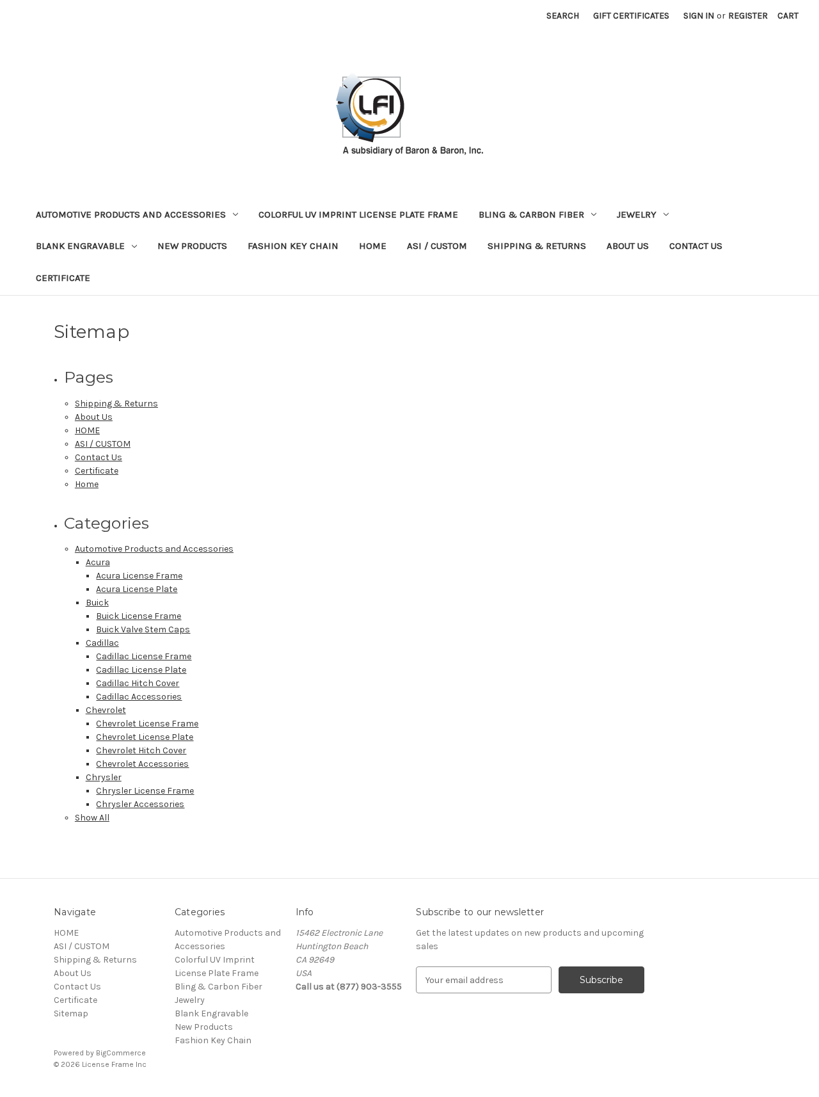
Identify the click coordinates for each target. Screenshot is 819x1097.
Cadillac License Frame (143, 656)
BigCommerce (121, 1052)
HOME (372, 246)
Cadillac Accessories (139, 696)
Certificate (63, 278)
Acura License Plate (136, 589)
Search (562, 15)
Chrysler (104, 777)
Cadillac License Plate (141, 669)
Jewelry (636, 214)
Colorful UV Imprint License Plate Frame (358, 214)
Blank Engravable (80, 246)
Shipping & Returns (537, 246)
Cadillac (102, 642)
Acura (98, 562)
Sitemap (71, 1013)
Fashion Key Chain (293, 246)
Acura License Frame (139, 575)
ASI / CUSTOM (437, 246)
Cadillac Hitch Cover (137, 683)
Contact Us (695, 246)
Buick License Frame (138, 616)
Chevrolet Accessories (142, 763)
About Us (628, 246)
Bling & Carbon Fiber (531, 214)
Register (748, 15)
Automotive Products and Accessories (131, 214)
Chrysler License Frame (145, 790)
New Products (192, 246)
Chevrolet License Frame (147, 723)
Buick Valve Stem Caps (143, 629)
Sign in (698, 15)
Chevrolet (106, 710)
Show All (92, 817)
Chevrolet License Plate (144, 737)
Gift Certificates (631, 15)
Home (87, 484)
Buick (97, 602)
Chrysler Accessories (140, 804)
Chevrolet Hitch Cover (141, 750)
